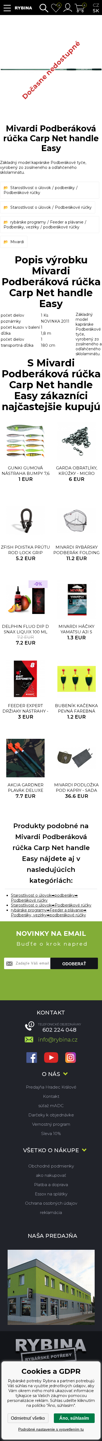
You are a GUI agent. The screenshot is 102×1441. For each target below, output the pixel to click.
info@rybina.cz (58, 1039)
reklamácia (51, 1212)
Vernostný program (51, 1124)
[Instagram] (70, 1058)
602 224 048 (59, 1030)
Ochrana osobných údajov (51, 1203)
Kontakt (51, 1096)
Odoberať (74, 963)
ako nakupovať (51, 1175)
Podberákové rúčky (22, 192)
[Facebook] (31, 1058)
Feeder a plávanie (67, 222)
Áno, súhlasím (74, 1418)
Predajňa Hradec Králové (51, 1087)
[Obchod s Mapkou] (51, 1287)
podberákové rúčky (61, 227)
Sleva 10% (51, 1133)
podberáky (65, 187)
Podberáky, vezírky (21, 227)
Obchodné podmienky (51, 1166)
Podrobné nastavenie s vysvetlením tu (51, 1429)
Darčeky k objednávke (51, 1114)
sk (96, 10)
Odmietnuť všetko (28, 1418)
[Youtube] (51, 1058)
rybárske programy (28, 222)
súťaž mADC (51, 1105)
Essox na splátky (51, 1193)
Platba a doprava (51, 1184)
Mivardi (17, 241)
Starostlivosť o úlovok (30, 187)
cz (96, 5)
